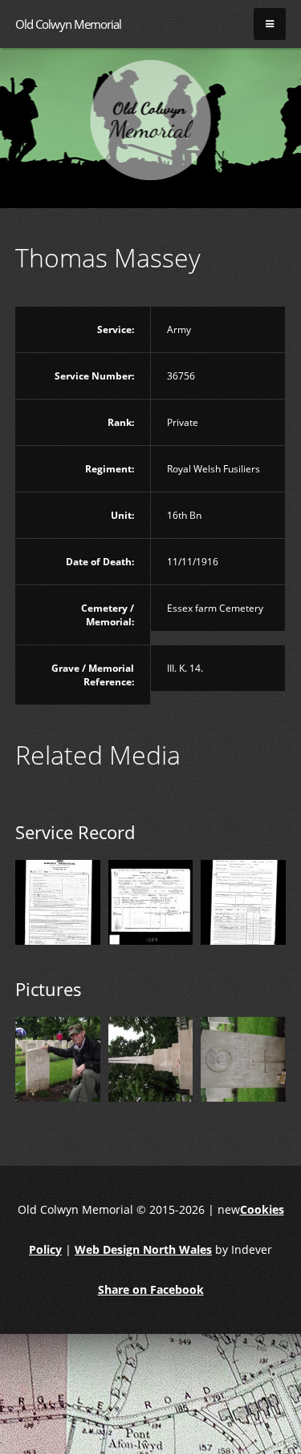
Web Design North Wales (143, 1249)
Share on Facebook (151, 1289)
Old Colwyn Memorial (68, 24)
